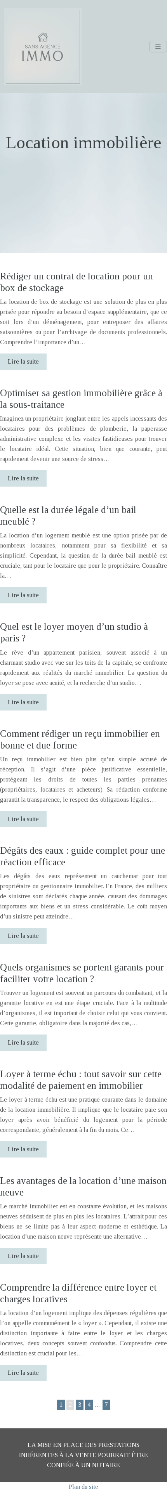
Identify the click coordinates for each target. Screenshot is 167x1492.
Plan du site (83, 1486)
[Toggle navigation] (158, 47)
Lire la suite (23, 361)
